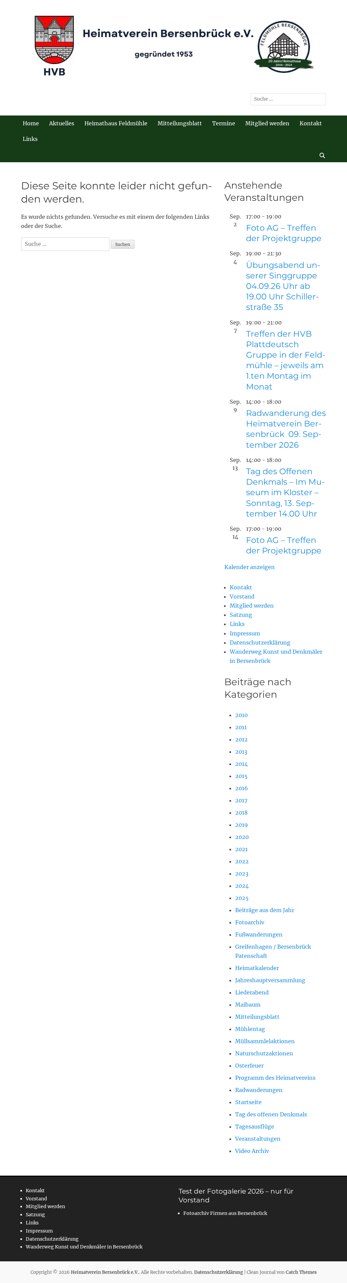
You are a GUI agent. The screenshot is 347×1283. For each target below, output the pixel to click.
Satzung (241, 614)
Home (31, 123)
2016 (241, 788)
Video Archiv (252, 1151)
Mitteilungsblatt (180, 123)
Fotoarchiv (249, 922)
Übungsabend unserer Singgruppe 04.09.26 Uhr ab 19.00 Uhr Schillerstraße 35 (283, 286)
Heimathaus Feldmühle (115, 123)
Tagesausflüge (254, 1126)
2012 (241, 739)
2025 (242, 898)
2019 (241, 824)
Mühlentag (250, 1029)
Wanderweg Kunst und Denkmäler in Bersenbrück (84, 1247)
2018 (241, 812)
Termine (223, 123)
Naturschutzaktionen (264, 1053)
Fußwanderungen (259, 934)
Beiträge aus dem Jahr (264, 910)
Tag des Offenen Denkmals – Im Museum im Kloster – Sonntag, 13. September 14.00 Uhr (285, 492)
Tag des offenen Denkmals (271, 1114)
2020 (242, 837)
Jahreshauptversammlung (270, 980)
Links (30, 138)
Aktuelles (61, 123)
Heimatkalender (257, 968)
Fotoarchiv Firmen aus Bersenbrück (225, 1213)
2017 (241, 800)
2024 (242, 885)
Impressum (245, 633)
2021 (241, 849)
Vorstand (242, 596)
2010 (241, 715)
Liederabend (252, 992)
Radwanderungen (259, 1090)
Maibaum (248, 1004)
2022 (242, 861)
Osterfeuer (249, 1065)
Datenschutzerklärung (260, 642)
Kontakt (311, 123)
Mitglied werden (267, 123)
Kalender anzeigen (249, 567)
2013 (241, 751)
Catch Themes (301, 1272)
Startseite (248, 1102)
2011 (241, 727)
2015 (241, 776)
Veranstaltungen (258, 1138)
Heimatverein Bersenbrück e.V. (105, 1272)
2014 (241, 763)
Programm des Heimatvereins (275, 1077)
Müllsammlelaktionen (265, 1041)
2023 (241, 873)
